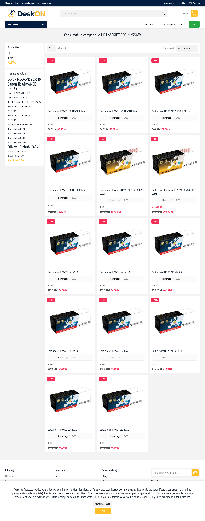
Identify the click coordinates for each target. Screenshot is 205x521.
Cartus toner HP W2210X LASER (115, 351)
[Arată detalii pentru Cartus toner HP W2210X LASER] (122, 321)
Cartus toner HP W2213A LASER (63, 272)
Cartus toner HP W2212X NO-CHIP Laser (119, 111)
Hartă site (10, 476)
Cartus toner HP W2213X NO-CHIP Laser (67, 111)
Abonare (195, 472)
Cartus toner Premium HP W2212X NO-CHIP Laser (173, 191)
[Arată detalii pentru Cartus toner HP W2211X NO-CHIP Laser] (175, 82)
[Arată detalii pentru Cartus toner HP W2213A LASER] (70, 243)
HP (9, 53)
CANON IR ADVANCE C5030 (24, 79)
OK (103, 511)
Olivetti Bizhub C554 (16, 155)
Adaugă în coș (74, 102)
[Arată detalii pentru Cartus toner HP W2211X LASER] (122, 400)
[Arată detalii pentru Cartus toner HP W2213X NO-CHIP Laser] (70, 82)
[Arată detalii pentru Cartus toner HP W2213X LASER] (175, 321)
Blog (104, 476)
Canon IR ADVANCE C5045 (19, 93)
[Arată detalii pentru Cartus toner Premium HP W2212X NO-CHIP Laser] (175, 160)
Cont (56, 476)
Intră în (182, 3)
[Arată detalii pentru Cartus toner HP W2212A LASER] (122, 243)
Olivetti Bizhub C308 (16, 137)
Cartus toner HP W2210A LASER (63, 351)
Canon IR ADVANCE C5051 (19, 97)
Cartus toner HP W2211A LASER (167, 272)
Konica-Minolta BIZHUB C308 (20, 124)
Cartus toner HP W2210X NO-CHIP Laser (67, 190)
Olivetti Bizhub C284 (16, 133)
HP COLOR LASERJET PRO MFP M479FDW (20, 109)
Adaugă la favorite (60, 102)
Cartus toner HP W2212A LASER (115, 272)
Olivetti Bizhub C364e (17, 142)
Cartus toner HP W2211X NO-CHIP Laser (171, 111)
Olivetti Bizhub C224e (17, 128)
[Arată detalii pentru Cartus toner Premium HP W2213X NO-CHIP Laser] (122, 160)
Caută (163, 13)
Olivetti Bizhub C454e (17, 151)
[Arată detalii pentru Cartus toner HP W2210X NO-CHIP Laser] (70, 160)
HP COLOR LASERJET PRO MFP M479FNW (20, 118)
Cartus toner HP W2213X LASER (167, 351)
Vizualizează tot (16, 160)
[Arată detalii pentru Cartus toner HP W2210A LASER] (70, 321)
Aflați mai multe (102, 504)
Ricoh (10, 58)
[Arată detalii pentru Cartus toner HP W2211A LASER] (175, 243)
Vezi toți (12, 62)
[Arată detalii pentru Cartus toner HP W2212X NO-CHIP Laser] (122, 82)
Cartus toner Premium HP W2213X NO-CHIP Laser (121, 191)
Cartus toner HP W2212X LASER (63, 429)
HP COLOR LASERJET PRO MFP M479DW (24, 102)
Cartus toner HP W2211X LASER (115, 429)
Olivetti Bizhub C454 (23, 147)
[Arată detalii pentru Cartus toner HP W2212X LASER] (70, 400)
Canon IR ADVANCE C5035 (22, 86)
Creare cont (169, 3)
